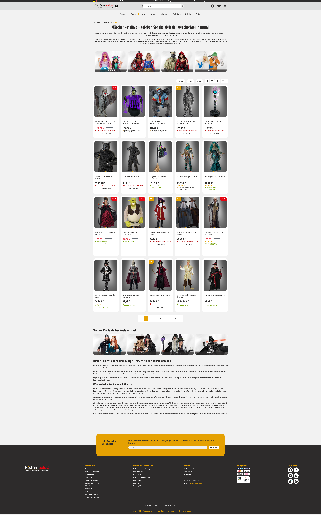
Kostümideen (137, 474)
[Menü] (249, 477)
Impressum (170, 511)
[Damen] (190, 81)
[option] (111, 61)
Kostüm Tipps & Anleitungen (141, 477)
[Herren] (199, 81)
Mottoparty (107, 22)
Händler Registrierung (91, 494)
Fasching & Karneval (139, 486)
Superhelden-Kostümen (172, 414)
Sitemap (87, 491)
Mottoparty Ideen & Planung (141, 469)
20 (225, 81)
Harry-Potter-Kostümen (207, 414)
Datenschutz (160, 511)
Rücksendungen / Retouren (93, 483)
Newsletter (88, 489)
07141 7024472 (194, 480)
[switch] (245, 481)
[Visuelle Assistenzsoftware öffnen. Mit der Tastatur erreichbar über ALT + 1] (115, 6)
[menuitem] (94, 1)
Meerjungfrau (146, 372)
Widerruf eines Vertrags (92, 497)
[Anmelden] (212, 6)
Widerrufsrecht (148, 511)
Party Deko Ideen (138, 471)
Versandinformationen (92, 480)
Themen (99, 22)
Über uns (88, 469)
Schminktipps (137, 480)
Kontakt (133, 511)
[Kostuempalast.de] (103, 6)
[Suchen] (182, 6)
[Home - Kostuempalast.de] (37, 469)
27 (175, 319)
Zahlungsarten (89, 477)
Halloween (136, 483)
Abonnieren (214, 447)
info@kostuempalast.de (195, 483)
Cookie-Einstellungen (184, 511)
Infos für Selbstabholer (92, 471)
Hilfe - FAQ (88, 486)
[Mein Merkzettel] (219, 6)
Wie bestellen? (89, 474)
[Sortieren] (217, 81)
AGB (139, 511)
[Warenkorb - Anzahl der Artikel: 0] (225, 6)
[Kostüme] (180, 81)
